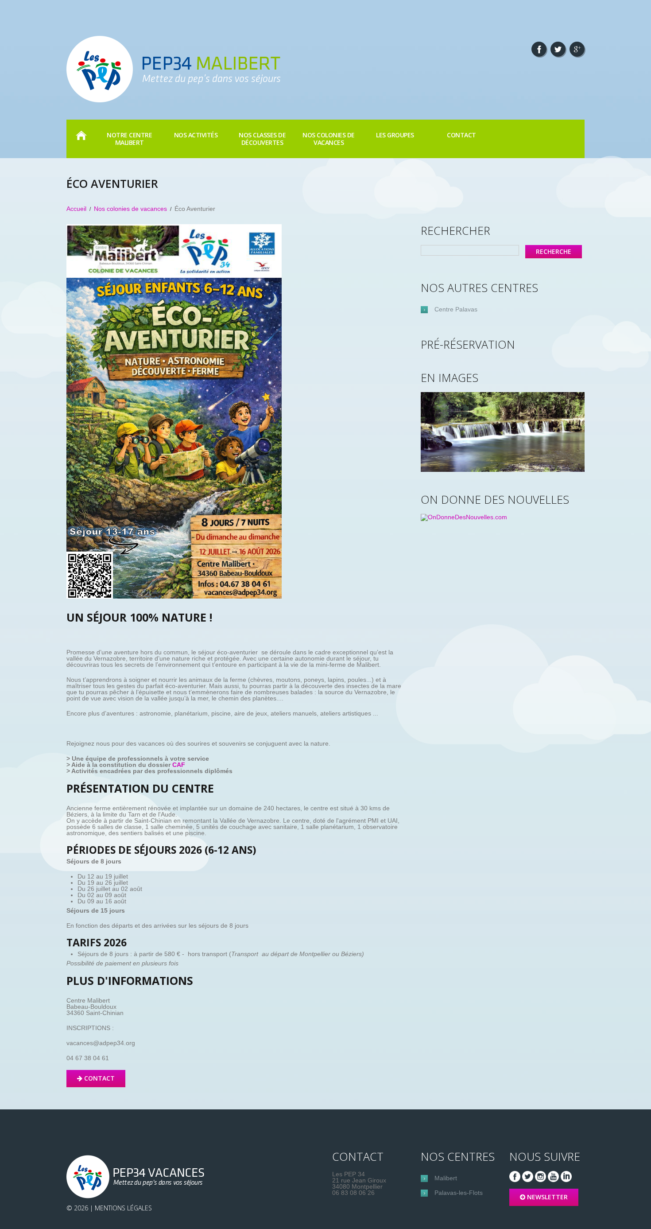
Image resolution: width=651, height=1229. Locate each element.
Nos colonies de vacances (130, 208)
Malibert (445, 1178)
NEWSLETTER (547, 1197)
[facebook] (538, 49)
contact (461, 135)
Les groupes (395, 135)
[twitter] (558, 49)
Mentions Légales (123, 1208)
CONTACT (99, 1078)
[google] (577, 49)
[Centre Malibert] (137, 1176)
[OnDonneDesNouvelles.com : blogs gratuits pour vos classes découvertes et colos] (464, 517)
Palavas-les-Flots (458, 1192)
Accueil (81, 135)
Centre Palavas (455, 309)
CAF (178, 764)
